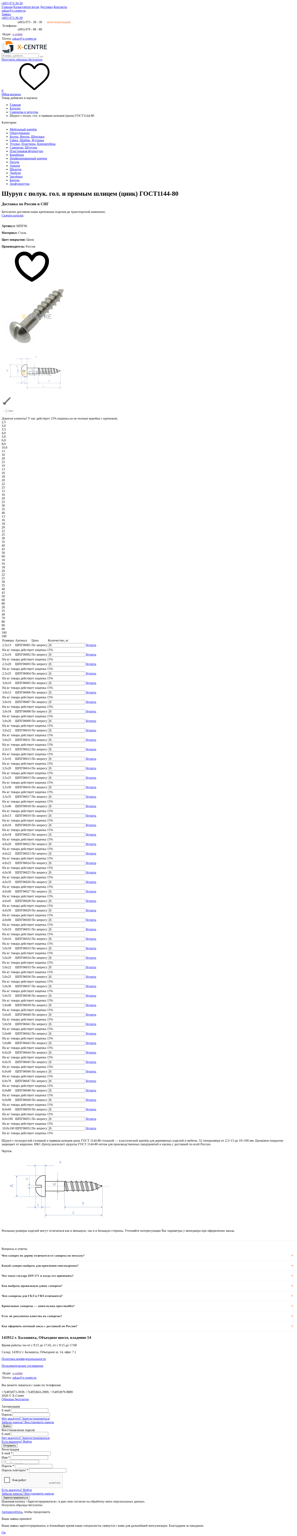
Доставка (46, 7)
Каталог (15, 108)
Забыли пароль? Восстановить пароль (28, 1422)
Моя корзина (11, 94)
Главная (7, 7)
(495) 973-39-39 (12, 3)
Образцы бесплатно (15, 1399)
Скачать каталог (13, 215)
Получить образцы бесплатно (22, 59)
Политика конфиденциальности (24, 1359)
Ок (4, 1532)
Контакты (60, 7)
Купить (91, 645)
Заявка (6, 14)
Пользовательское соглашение (22, 1365)
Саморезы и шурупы (24, 112)
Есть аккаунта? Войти (17, 1441)
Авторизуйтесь (12, 1512)
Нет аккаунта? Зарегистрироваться (26, 1418)
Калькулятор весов (26, 7)
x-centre (17, 34)
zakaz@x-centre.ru (14, 10)
